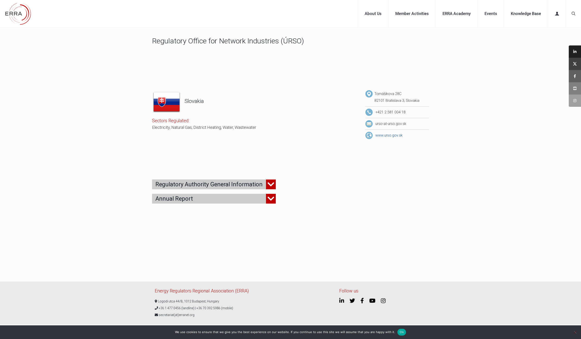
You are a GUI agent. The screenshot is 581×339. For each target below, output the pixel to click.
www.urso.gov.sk (389, 135)
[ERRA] (18, 13)
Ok (402, 332)
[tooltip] (575, 51)
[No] (575, 332)
